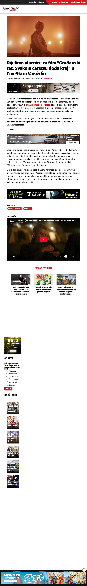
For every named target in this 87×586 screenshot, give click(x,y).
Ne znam (11, 385)
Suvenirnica (32, 2)
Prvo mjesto (12, 371)
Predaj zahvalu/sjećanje (78, 2)
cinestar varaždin (14, 208)
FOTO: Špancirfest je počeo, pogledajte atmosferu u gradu (13, 422)
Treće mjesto (13, 377)
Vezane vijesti (43, 268)
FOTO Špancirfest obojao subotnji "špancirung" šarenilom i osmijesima (13, 408)
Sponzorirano (48, 78)
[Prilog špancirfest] (43, 578)
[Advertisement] (43, 318)
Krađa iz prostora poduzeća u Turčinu (12, 467)
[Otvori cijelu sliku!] (43, 36)
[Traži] (62, 9)
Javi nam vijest (63, 2)
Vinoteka (41, 2)
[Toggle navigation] (83, 9)
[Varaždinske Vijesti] (11, 8)
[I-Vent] (43, 194)
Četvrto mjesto (13, 379)
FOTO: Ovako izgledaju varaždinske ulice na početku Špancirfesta (13, 452)
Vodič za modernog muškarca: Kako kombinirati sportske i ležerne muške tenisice (20, 290)
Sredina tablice (14, 382)
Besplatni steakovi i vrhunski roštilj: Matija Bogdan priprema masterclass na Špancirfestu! (66, 290)
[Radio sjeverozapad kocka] (12, 345)
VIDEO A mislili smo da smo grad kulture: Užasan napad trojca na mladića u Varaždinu (12, 437)
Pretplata (54, 2)
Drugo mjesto (13, 374)
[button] (8, 285)
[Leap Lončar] (43, 139)
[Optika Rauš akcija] (43, 88)
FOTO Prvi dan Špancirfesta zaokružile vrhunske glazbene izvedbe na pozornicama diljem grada (13, 481)
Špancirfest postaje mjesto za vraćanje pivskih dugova (43, 289)
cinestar (27, 208)
